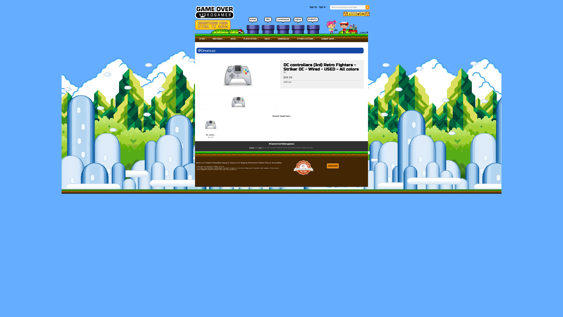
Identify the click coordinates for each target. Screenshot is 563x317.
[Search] (367, 7)
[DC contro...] (210, 124)
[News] (298, 21)
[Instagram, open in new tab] (354, 14)
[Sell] (268, 21)
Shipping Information (248, 163)
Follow (251, 148)
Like (260, 148)
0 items (363, 32)
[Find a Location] (283, 21)
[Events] (313, 21)
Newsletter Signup (220, 163)
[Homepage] (216, 11)
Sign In (322, 7)
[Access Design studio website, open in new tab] (303, 167)
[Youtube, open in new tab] (363, 14)
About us (199, 163)
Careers (208, 163)
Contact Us (233, 163)
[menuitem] (203, 39)
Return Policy (264, 163)
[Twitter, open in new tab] (358, 14)
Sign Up (313, 7)
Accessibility (277, 163)
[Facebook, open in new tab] (349, 14)
